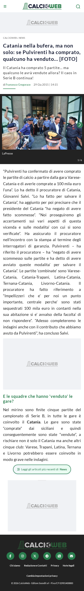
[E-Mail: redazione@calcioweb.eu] (71, 556)
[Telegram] (47, 556)
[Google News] (59, 556)
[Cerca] (78, 6)
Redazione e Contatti (35, 565)
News (22, 37)
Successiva (80, 125)
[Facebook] (10, 556)
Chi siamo (15, 565)
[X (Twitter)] (35, 556)
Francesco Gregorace (18, 84)
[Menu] (5, 6)
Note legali (68, 565)
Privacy (55, 565)
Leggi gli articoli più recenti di (44, 469)
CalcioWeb (10, 37)
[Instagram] (23, 556)
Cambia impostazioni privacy (42, 575)
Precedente (4, 125)
